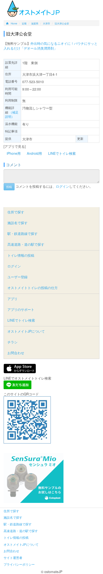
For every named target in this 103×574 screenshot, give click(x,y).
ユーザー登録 (17, 276)
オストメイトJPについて (26, 331)
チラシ (12, 342)
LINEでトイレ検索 (62, 153)
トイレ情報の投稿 (20, 255)
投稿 (9, 187)
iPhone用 (14, 153)
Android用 (34, 153)
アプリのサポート (20, 309)
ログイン (62, 186)
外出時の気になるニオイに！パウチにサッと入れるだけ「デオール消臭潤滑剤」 (50, 46)
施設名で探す (17, 222)
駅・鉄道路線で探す (22, 233)
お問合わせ (15, 352)
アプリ (12, 298)
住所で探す (15, 212)
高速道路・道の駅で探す (25, 244)
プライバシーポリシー (19, 564)
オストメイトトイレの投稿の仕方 (32, 287)
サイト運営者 (13, 557)
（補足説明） (11, 114)
